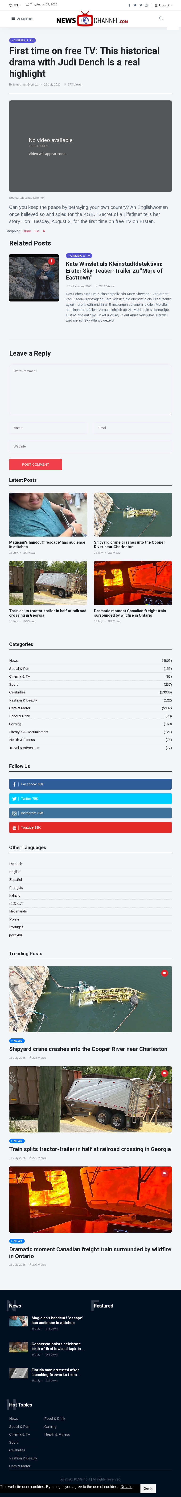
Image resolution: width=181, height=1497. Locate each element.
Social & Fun (19, 669)
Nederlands (18, 911)
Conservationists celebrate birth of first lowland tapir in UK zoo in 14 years (59, 1348)
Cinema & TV (19, 676)
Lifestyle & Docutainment (28, 732)
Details (126, 1487)
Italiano (15, 895)
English (15, 872)
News (13, 660)
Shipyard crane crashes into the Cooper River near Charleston (129, 544)
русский (15, 935)
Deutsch (15, 864)
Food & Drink (19, 716)
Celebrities (17, 692)
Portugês (16, 927)
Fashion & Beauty (23, 700)
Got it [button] (148, 1488)
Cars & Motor (19, 708)
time (27, 231)
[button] (119, 1487)
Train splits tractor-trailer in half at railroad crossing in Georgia (90, 1149)
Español (15, 880)
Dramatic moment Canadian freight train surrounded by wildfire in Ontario (130, 613)
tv (37, 231)
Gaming (15, 724)
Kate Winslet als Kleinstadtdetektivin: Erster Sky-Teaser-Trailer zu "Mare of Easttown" (114, 271)
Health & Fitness (22, 740)
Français (16, 888)
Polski (14, 919)
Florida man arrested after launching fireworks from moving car (55, 1374)
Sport (13, 684)
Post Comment (35, 464)
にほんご (16, 903)
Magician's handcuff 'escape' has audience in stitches (57, 1320)
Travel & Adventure (24, 748)
